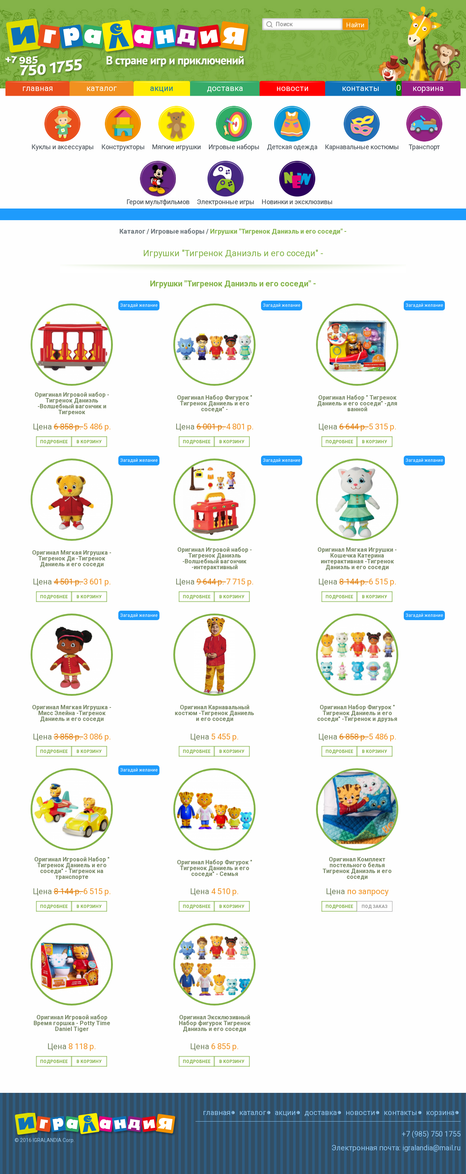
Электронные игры (225, 202)
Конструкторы (123, 147)
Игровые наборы (234, 147)
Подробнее (54, 441)
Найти (355, 25)
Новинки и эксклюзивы (297, 202)
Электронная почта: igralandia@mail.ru (396, 1147)
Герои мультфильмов (158, 202)
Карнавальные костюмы (362, 147)
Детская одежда (292, 147)
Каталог (132, 231)
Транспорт (424, 147)
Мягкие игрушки (176, 147)
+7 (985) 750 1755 (431, 1134)
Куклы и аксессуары (62, 147)
